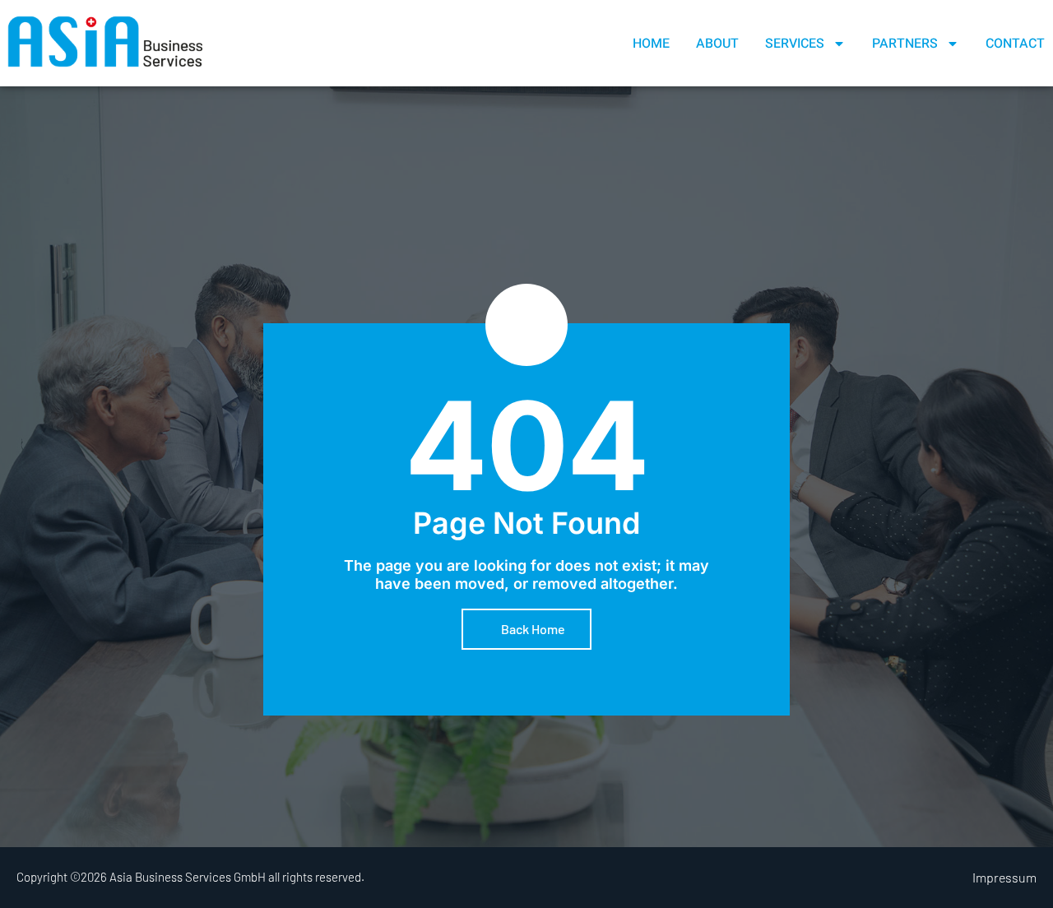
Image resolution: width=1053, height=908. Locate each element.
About (717, 43)
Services (794, 43)
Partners (905, 43)
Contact (1015, 43)
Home (651, 43)
